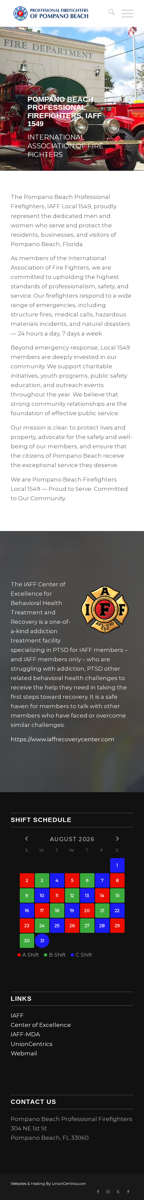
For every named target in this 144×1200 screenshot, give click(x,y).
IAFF (17, 1015)
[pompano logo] (60, 13)
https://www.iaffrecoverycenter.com (63, 739)
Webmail (24, 1053)
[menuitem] (108, 13)
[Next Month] (117, 838)
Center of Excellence (41, 1025)
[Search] (108, 13)
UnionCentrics (32, 1044)
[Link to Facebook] (98, 1192)
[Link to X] (118, 1192)
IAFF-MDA (25, 1034)
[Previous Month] (27, 838)
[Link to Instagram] (108, 1192)
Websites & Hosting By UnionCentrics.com (48, 1183)
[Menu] (124, 13)
